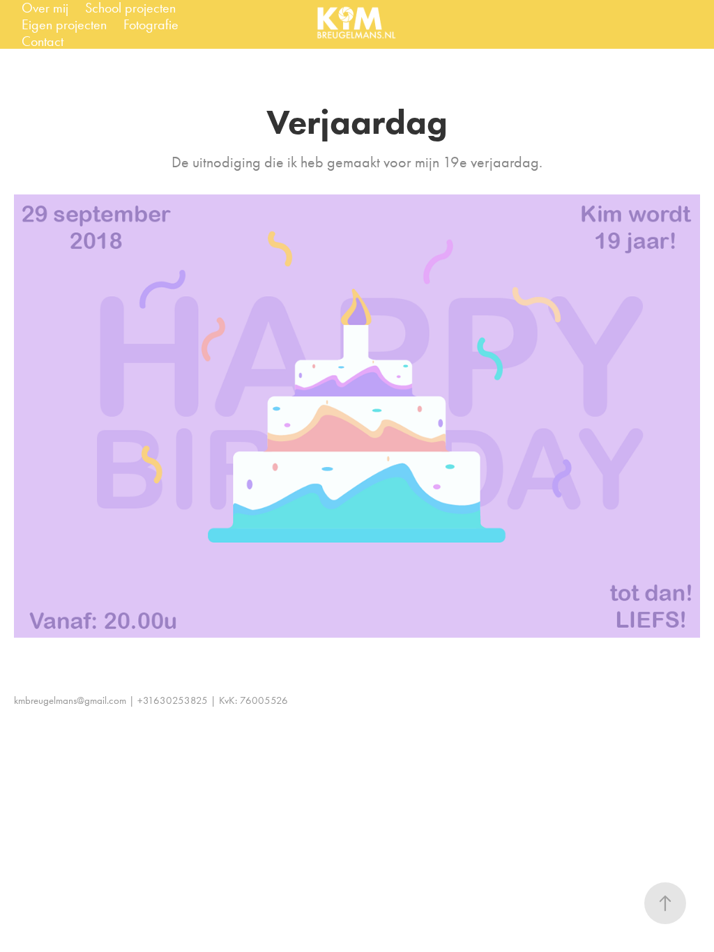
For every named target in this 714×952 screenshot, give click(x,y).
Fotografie (150, 24)
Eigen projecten (64, 24)
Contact (42, 41)
